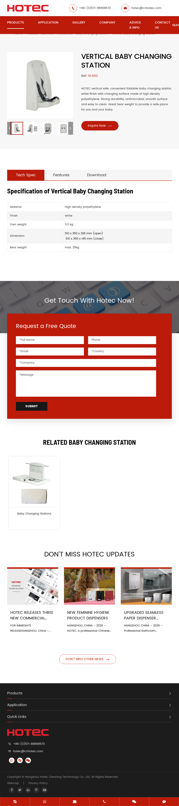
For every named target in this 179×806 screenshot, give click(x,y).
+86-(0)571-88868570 (95, 8)
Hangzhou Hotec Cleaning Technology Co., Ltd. (58, 777)
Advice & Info (135, 25)
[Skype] (15, 802)
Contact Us (162, 25)
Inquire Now (100, 125)
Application (48, 22)
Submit (31, 406)
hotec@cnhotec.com (146, 8)
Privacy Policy (38, 783)
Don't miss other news (88, 659)
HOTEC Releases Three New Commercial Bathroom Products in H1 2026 (31, 615)
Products (15, 22)
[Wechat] (134, 802)
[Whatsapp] (45, 802)
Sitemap (13, 783)
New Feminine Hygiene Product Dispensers (88, 615)
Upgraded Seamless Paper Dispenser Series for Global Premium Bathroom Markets (143, 615)
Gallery (78, 22)
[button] (9, 128)
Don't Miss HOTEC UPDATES (89, 554)
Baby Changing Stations (34, 513)
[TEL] (104, 802)
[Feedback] (164, 802)
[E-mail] (74, 802)
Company (107, 22)
